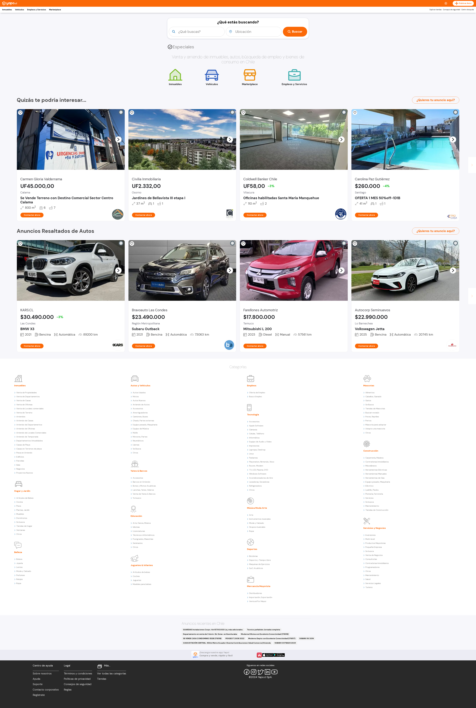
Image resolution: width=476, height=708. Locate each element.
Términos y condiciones (78, 673)
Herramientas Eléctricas (376, 470)
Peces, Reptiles (372, 416)
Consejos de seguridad (451, 10)
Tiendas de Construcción (376, 510)
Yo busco (137, 498)
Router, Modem (256, 465)
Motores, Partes (140, 436)
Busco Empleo (255, 396)
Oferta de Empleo (257, 392)
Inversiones (370, 535)
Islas (18, 465)
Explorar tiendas (436, 10)
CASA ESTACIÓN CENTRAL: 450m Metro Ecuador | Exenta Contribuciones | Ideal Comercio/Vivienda (227, 643)
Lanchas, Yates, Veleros (143, 490)
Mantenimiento (372, 506)
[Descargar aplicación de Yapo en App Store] (267, 655)
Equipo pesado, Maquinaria (145, 424)
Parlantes (253, 457)
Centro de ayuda (467, 10)
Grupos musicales (257, 527)
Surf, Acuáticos (256, 568)
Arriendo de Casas (24, 420)
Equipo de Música (141, 428)
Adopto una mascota (375, 428)
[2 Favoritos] (20, 243)
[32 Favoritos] (355, 112)
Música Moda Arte (257, 507)
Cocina (19, 502)
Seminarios (138, 543)
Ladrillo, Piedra (371, 490)
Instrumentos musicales (260, 519)
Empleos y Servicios (36, 9)
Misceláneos (371, 465)
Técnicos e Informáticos (143, 535)
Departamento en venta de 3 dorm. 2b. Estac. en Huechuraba (210, 634)
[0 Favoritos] (20, 112)
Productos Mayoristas (375, 543)
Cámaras (253, 429)
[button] (118, 139)
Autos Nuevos (139, 400)
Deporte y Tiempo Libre (260, 560)
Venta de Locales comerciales (30, 408)
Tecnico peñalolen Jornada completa (263, 630)
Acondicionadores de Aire (261, 478)
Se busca (20, 522)
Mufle (135, 432)
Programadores (372, 567)
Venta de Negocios (374, 555)
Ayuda (36, 679)
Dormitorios (21, 518)
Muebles (20, 514)
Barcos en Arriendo (141, 482)
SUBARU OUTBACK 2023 (285, 643)
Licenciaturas (139, 531)
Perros (368, 420)
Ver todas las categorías (111, 673)
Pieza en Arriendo (24, 452)
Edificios (20, 457)
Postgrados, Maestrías (143, 539)
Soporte (38, 684)
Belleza (18, 552)
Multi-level (370, 539)
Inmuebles (7, 9)
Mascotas (368, 385)
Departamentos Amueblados (29, 440)
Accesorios (138, 408)
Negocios (20, 469)
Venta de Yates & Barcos (144, 494)
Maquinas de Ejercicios (259, 564)
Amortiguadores (140, 412)
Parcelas (20, 460)
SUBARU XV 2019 (306, 638)
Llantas (136, 444)
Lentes (19, 567)
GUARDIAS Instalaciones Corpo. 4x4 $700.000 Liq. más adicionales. (213, 630)
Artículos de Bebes (24, 498)
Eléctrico (369, 486)
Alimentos (369, 392)
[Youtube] (274, 671)
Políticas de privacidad (77, 679)
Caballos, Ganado (373, 396)
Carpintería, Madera (374, 457)
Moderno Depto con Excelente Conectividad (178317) (271, 638)
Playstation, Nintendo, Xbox (261, 461)
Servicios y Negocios (374, 528)
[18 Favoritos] (132, 112)
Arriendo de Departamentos (29, 424)
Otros (19, 534)
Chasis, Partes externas (143, 420)
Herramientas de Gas (375, 478)
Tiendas (101, 679)
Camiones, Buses (140, 416)
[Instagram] (253, 671)
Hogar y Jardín (22, 490)
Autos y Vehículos (140, 385)
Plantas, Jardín (23, 510)
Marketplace (55, 9)
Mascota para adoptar (375, 424)
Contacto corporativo (46, 689)
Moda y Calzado (23, 571)
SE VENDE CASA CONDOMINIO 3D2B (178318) (202, 638)
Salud (367, 579)
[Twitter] (260, 671)
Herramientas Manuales (376, 473)
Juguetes (137, 580)
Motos (136, 396)
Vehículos (19, 9)
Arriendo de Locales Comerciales (31, 432)
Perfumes (20, 575)
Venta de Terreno (24, 412)
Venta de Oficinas (24, 404)
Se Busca (137, 448)
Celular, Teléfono (256, 433)
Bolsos (19, 559)
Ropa (18, 583)
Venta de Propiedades (26, 392)
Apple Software (256, 425)
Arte (251, 515)
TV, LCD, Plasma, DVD (258, 470)
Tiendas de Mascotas (375, 408)
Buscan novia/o (372, 412)
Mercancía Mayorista (258, 586)
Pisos (18, 506)
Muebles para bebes (142, 584)
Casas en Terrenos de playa (29, 448)
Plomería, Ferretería (374, 494)
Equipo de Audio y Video (260, 441)
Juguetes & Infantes (142, 565)
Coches (136, 576)
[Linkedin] (267, 671)
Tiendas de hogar (24, 526)
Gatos (368, 400)
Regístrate (39, 695)
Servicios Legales (373, 583)
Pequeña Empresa (373, 547)
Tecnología (253, 414)
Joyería (19, 563)
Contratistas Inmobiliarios (377, 461)
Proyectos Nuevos (24, 473)
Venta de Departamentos (28, 396)
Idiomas (136, 527)
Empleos (251, 385)
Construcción (370, 450)
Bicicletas (253, 556)
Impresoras (254, 445)
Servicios (369, 498)
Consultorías (371, 559)
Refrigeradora (255, 486)
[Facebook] (246, 671)
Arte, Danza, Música (142, 523)
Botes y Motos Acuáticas (144, 486)
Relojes (19, 579)
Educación (136, 516)
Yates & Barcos (139, 470)
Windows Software (257, 473)
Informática (254, 437)
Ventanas (20, 530)
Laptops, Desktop (257, 449)
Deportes (252, 549)
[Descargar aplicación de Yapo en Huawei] (259, 655)
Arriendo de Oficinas (25, 428)
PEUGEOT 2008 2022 (234, 638)
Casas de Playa (23, 444)
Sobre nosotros (42, 673)
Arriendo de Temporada (27, 436)
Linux (251, 453)
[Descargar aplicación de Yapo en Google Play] (279, 655)
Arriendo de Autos (141, 404)
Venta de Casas (23, 400)
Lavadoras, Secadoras (259, 482)
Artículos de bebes (141, 572)
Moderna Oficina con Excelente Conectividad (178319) (265, 634)
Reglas (68, 689)
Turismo (369, 587)
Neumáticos (138, 440)
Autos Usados (139, 392)
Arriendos (20, 416)
